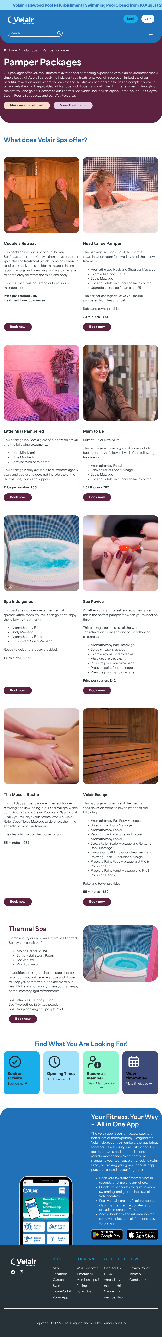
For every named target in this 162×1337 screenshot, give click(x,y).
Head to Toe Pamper (102, 243)
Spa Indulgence (18, 601)
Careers (58, 1279)
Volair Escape (96, 794)
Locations (60, 1274)
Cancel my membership (113, 1294)
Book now (17, 326)
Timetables (84, 1274)
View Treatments (73, 105)
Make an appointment (27, 105)
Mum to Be (93, 431)
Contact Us (112, 1268)
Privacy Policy (139, 1268)
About (57, 1268)
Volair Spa (29, 50)
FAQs (108, 1274)
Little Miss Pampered (24, 431)
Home (12, 50)
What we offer (87, 1268)
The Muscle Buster (21, 794)
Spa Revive (93, 601)
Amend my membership (113, 1282)
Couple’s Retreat (20, 243)
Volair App (60, 1297)
